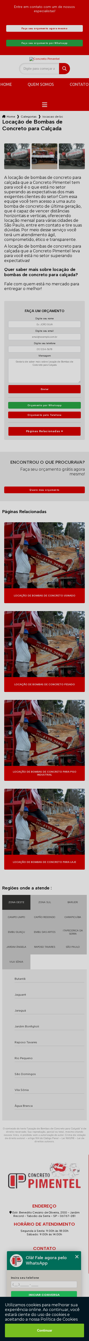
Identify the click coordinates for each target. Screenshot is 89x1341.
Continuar (44, 1330)
